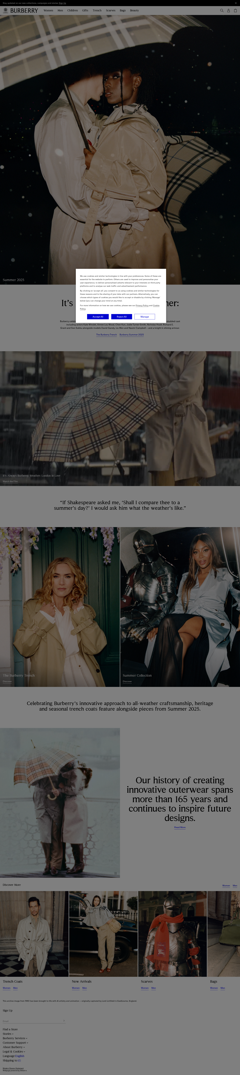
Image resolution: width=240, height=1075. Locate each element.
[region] (121, 296)
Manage (145, 316)
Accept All (98, 316)
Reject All (122, 316)
